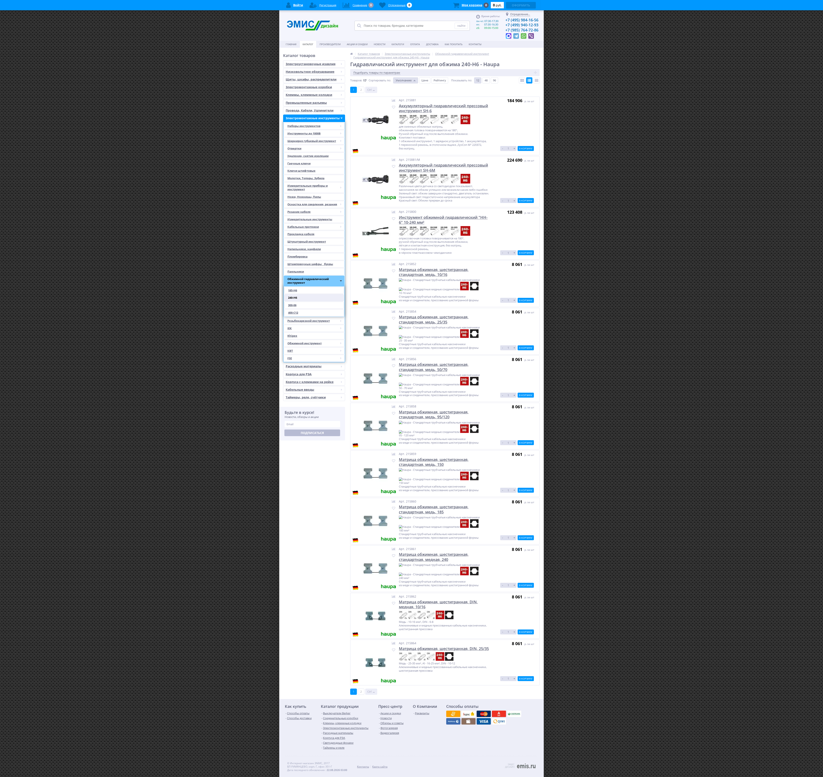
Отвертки (294, 148)
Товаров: (356, 80)
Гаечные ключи (299, 163)
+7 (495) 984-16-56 (521, 19)
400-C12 (293, 313)
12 (477, 80)
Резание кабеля (299, 212)
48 (486, 80)
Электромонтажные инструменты (313, 118)
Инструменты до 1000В (304, 133)
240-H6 (292, 298)
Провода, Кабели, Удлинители (309, 110)
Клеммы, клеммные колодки (309, 95)
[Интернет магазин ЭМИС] (351, 54)
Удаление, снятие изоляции (308, 156)
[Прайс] (536, 80)
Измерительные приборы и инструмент (307, 187)
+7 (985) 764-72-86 (521, 30)
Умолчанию (404, 80)
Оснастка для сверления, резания (312, 204)
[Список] (529, 80)
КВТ (290, 351)
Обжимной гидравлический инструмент (308, 281)
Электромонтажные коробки (309, 87)
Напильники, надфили (304, 249)
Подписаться (312, 433)
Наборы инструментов (303, 126)
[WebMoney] (484, 714)
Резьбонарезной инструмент (308, 321)
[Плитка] (522, 80)
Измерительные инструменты (309, 219)
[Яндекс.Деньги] (499, 714)
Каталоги (398, 44)
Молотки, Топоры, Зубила (305, 178)
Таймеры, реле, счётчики (306, 397)
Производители (330, 44)
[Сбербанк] (468, 721)
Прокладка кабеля (300, 234)
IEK (289, 328)
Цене (424, 80)
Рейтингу (440, 80)
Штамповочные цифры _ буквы (310, 264)
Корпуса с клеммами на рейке (309, 382)
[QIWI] (514, 714)
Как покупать (454, 44)
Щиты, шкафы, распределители (311, 79)
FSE (289, 358)
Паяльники (295, 271)
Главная (291, 44)
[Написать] (508, 35)
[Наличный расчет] (484, 721)
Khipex (292, 336)
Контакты (475, 44)
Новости (379, 44)
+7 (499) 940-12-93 (521, 24)
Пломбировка (297, 256)
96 (494, 80)
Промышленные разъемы (306, 103)
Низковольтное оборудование (310, 72)
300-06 (292, 305)
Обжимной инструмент (304, 343)
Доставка (432, 44)
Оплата (415, 44)
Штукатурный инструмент (306, 241)
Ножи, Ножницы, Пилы (304, 197)
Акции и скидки (357, 44)
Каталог (308, 44)
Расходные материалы (303, 366)
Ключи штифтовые (301, 171)
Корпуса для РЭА (299, 374)
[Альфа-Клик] (453, 721)
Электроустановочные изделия (310, 64)
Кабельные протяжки (303, 227)
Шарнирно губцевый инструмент (311, 141)
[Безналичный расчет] (499, 721)
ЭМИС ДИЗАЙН (510, 765)
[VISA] (453, 714)
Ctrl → (371, 90)
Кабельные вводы (300, 390)
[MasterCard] (468, 714)
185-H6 (292, 290)
